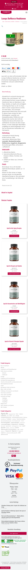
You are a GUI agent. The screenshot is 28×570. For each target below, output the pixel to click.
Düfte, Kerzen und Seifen (9, 21)
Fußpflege (4, 398)
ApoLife (4, 413)
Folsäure (9, 419)
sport (23, 426)
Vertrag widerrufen (5, 567)
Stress (17, 427)
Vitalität (21, 429)
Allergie (2, 367)
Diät (8, 415)
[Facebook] (12, 456)
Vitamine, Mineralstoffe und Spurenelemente (11, 382)
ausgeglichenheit (12, 414)
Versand (15, 58)
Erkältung (25, 417)
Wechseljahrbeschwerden (7, 383)
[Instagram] (15, 456)
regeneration (8, 426)
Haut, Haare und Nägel (6, 394)
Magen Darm (4, 403)
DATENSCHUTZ (19, 563)
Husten (22, 420)
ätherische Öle (4, 434)
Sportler (3, 427)
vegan (18, 429)
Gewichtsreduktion (21, 419)
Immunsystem (5, 422)
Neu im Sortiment (5, 365)
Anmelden (20, 4)
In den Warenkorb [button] (14, 235)
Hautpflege (4, 401)
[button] (2, 26)
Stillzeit (7, 427)
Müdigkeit (21, 424)
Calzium (21, 414)
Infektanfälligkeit (15, 422)
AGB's (24, 563)
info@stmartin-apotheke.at (14, 453)
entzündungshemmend (17, 417)
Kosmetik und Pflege (5, 396)
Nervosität (3, 426)
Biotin (17, 414)
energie (17, 415)
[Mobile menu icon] (26, 12)
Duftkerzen (17, 21)
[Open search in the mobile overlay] (14, 359)
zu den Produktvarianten (14, 273)
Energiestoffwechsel (6, 417)
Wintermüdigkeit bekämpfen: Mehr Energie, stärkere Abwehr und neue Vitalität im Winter (13, 522)
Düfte (10, 415)
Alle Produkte (4, 407)
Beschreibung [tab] (6, 92)
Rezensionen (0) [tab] (7, 185)
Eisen (14, 415)
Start (3, 21)
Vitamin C (15, 431)
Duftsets (4, 373)
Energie (2, 376)
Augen (2, 385)
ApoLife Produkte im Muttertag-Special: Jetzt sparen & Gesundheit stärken (13, 511)
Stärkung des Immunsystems (9, 429)
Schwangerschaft (15, 426)
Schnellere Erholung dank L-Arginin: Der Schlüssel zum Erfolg (13, 506)
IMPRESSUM (12, 563)
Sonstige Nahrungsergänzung (8, 380)
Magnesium (14, 424)
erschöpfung (3, 419)
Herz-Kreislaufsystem (16, 420)
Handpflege (5, 400)
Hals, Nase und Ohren (6, 392)
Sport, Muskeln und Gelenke (7, 405)
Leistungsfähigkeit (6, 424)
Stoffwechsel (12, 427)
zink (19, 433)
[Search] (17, 7)
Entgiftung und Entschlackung (8, 378)
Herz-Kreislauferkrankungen (6, 420)
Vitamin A (3, 431)
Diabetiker (3, 415)
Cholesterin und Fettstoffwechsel (8, 369)
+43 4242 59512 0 (11, 4)
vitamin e (3, 433)
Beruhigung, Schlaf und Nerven (8, 387)
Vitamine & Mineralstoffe (11, 432)
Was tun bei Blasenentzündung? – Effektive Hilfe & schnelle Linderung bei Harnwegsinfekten (12, 516)
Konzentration (22, 422)
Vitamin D (20, 431)
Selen (20, 426)
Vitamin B (8, 431)
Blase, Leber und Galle (6, 389)
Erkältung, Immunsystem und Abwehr (9, 391)
